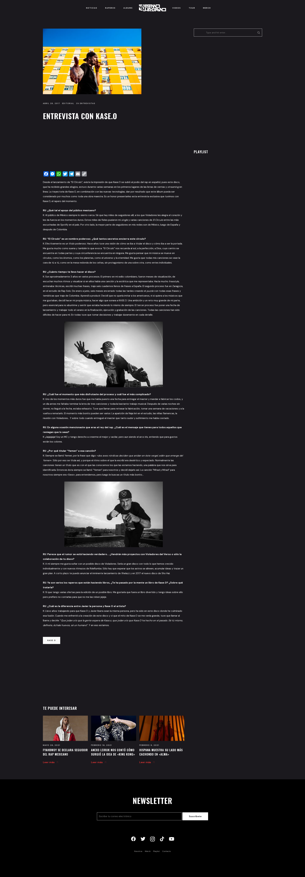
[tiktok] (162, 839)
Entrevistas (87, 103)
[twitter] (143, 839)
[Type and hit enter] (258, 33)
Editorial (68, 103)
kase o (51, 640)
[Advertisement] (113, 146)
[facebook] (133, 839)
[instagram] (152, 839)
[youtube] (171, 839)
